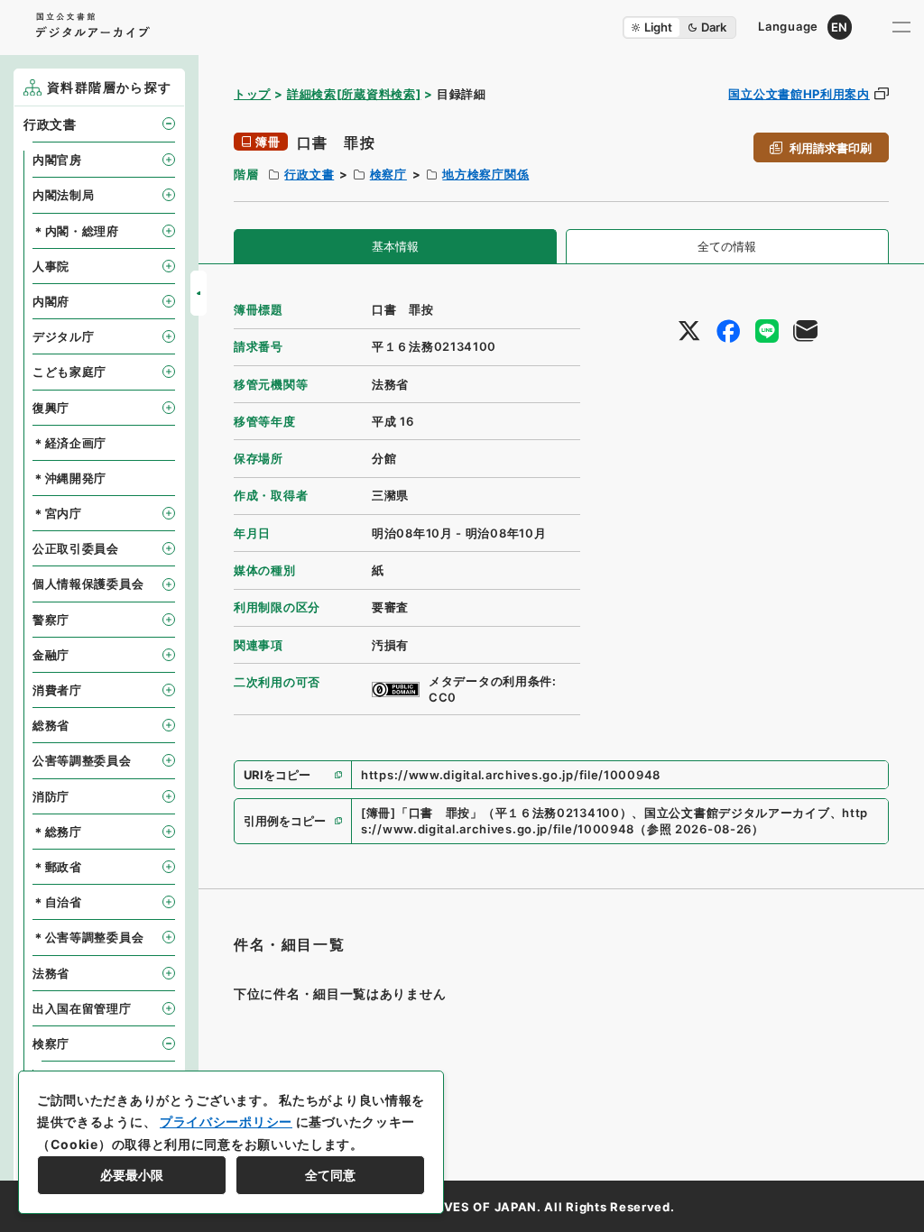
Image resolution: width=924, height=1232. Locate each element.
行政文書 (309, 174)
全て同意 (330, 1174)
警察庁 (50, 619)
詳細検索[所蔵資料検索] (353, 94)
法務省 (50, 973)
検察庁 (388, 174)
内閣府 (50, 301)
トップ (252, 94)
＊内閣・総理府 (75, 231)
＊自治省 (57, 902)
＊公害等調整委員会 (87, 937)
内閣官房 (57, 159)
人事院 (50, 266)
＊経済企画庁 (69, 443)
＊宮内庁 (57, 513)
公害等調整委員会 (82, 760)
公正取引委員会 (75, 548)
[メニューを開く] (901, 27)
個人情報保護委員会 (87, 583)
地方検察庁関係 (485, 174)
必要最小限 (131, 1174)
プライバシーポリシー (226, 1121)
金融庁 (50, 655)
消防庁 (50, 796)
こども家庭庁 (69, 371)
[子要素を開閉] (168, 123)
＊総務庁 (57, 831)
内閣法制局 (63, 195)
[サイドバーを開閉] (198, 293)
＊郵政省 (57, 867)
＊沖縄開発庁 (69, 478)
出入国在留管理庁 (82, 1008)
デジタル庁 (63, 336)
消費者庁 (57, 690)
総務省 (50, 725)
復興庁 (50, 407)
